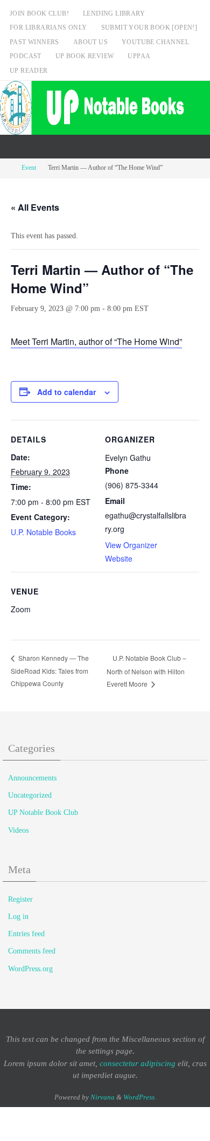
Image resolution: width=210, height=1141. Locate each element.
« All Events (35, 207)
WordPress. (139, 1097)
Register (20, 899)
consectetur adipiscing (138, 1063)
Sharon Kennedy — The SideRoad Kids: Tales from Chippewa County (50, 670)
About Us (90, 42)
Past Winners (34, 42)
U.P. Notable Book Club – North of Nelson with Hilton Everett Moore (146, 670)
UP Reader (29, 70)
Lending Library (114, 13)
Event (29, 167)
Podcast (25, 56)
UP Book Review (84, 56)
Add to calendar (66, 391)
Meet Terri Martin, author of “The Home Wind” (96, 341)
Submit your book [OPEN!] (149, 27)
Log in (18, 916)
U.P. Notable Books (43, 532)
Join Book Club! (39, 13)
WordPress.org (30, 969)
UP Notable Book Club (43, 812)
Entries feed (26, 934)
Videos (18, 830)
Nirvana (102, 1097)
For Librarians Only (48, 27)
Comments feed (31, 951)
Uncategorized (30, 795)
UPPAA (139, 56)
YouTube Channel (155, 42)
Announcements (32, 778)
